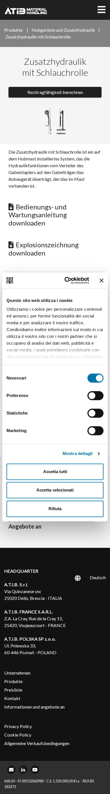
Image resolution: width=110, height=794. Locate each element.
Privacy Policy (18, 726)
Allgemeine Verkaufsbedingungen (36, 743)
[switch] (95, 395)
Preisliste (13, 689)
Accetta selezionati (55, 490)
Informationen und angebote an (34, 706)
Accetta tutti (55, 471)
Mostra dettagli (78, 453)
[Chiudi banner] (102, 280)
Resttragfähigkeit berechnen (55, 92)
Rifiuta (55, 508)
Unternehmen (17, 672)
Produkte (13, 681)
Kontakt (12, 698)
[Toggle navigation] (101, 10)
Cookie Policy (17, 734)
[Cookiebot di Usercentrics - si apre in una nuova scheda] (66, 280)
